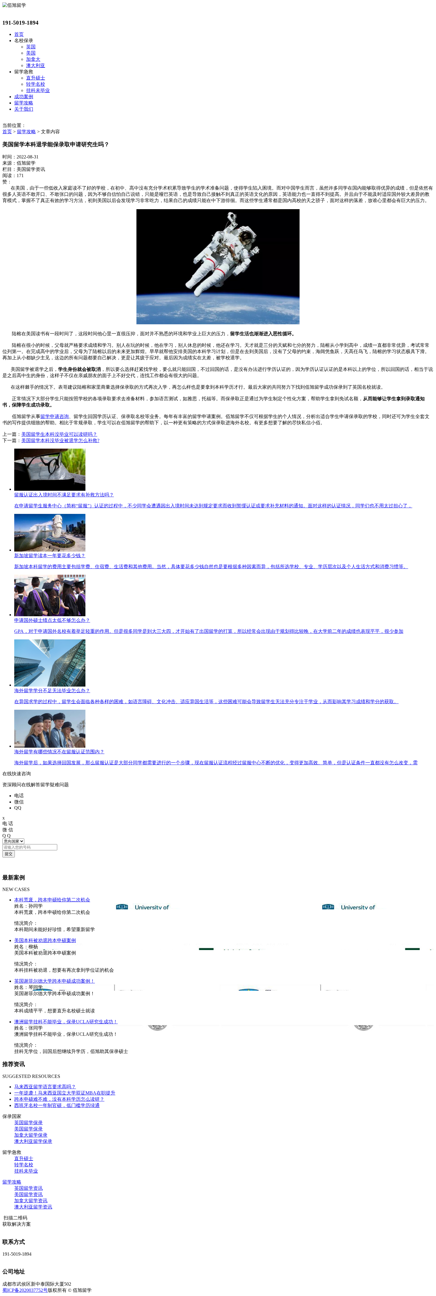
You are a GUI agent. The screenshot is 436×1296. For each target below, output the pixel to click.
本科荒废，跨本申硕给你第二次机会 (52, 899)
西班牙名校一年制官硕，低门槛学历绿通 (57, 1105)
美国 (31, 52)
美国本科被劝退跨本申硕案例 (45, 940)
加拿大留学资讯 (30, 1200)
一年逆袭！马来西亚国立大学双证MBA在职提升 (64, 1092)
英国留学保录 (28, 1122)
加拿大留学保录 (30, 1135)
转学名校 (35, 84)
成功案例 (23, 96)
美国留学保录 (28, 1128)
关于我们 (23, 109)
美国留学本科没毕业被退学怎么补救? (60, 440)
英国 (31, 46)
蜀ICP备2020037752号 (25, 1290)
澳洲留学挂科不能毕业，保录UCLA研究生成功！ (66, 1021)
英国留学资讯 (28, 1188)
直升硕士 (35, 77)
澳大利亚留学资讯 (33, 1206)
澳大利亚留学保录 (33, 1141)
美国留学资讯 (28, 1194)
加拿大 (33, 59)
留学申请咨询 (54, 416)
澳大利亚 (35, 65)
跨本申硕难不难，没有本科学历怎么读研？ (59, 1099)
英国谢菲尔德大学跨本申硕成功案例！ (54, 981)
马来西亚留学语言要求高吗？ (45, 1086)
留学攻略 (23, 102)
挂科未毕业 (38, 90)
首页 (19, 34)
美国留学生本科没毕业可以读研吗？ (59, 434)
